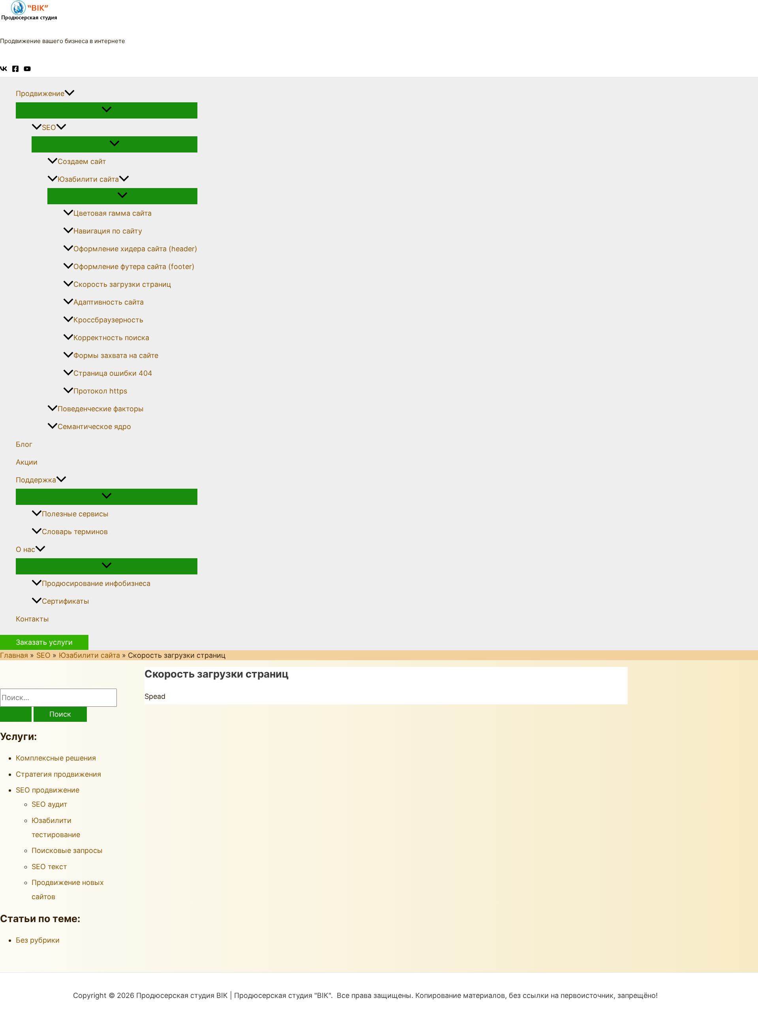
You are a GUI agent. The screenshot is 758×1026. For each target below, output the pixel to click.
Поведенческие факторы (101, 409)
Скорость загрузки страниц (122, 284)
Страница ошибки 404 (112, 373)
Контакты (32, 619)
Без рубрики (38, 940)
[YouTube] (27, 70)
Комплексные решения (56, 758)
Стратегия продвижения (58, 774)
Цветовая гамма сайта (112, 213)
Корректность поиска (111, 337)
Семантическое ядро (94, 426)
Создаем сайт (82, 161)
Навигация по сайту (107, 231)
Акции (27, 462)
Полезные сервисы (75, 514)
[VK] (3, 70)
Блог (24, 444)
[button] (69, 93)
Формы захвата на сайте (115, 355)
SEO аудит (50, 804)
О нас (25, 549)
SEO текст (49, 866)
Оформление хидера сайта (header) (135, 249)
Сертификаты (65, 601)
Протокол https (100, 391)
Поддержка (36, 480)
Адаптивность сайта (108, 302)
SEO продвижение (47, 790)
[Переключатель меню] (106, 110)
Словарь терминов (75, 531)
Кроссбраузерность (108, 320)
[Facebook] (15, 70)
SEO (49, 127)
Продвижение (40, 93)
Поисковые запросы (67, 850)
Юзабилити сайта (88, 179)
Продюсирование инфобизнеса (96, 583)
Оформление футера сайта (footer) (134, 266)
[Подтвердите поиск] (16, 714)
